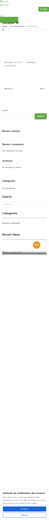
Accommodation (17, 26)
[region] (24, 504)
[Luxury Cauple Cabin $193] (24, 252)
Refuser (24, 515)
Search (5, 110)
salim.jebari (31, 62)
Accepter (24, 509)
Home (4, 26)
